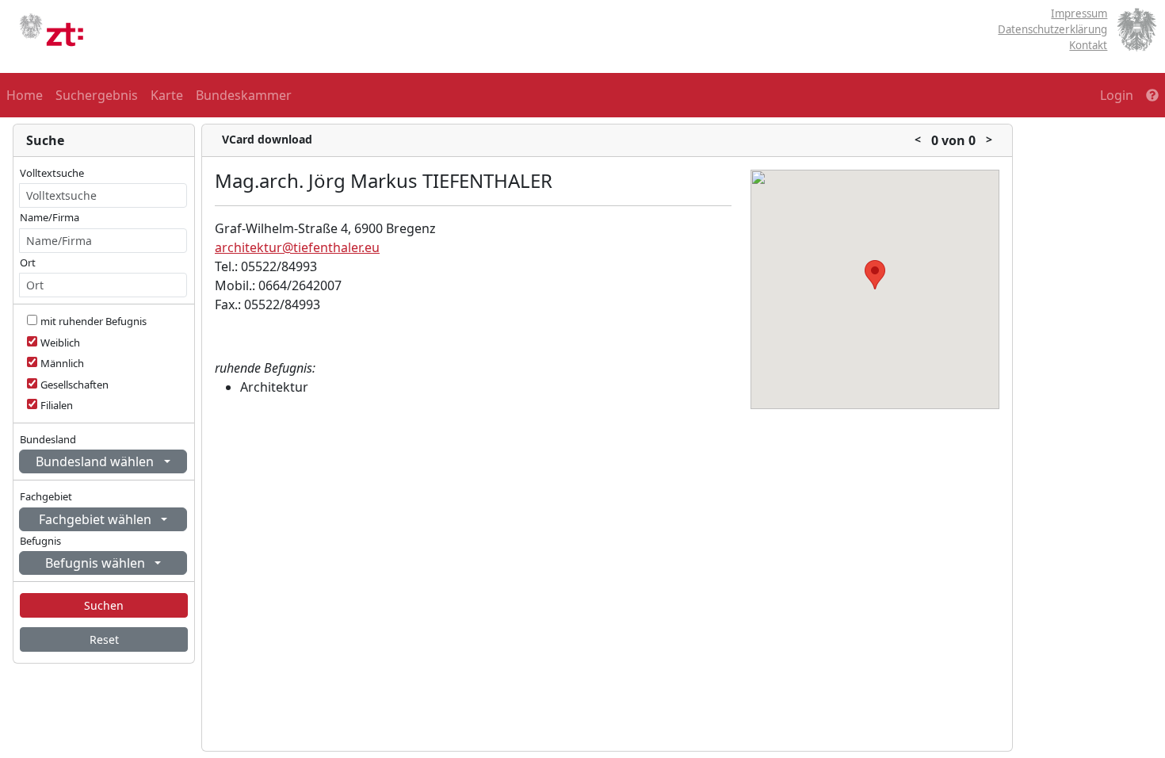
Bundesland (48, 439)
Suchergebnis (96, 95)
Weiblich (60, 342)
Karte (167, 95)
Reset (104, 639)
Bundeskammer (244, 95)
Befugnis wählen (96, 563)
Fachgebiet (46, 496)
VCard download (267, 139)
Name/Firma (49, 217)
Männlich (62, 363)
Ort (28, 262)
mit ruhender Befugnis (93, 321)
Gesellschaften (74, 384)
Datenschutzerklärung (1052, 29)
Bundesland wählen (96, 461)
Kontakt (1088, 45)
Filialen (56, 405)
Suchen (104, 605)
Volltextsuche (52, 173)
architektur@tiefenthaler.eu (297, 247)
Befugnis (40, 541)
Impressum (1079, 13)
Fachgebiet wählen (97, 519)
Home (24, 95)
